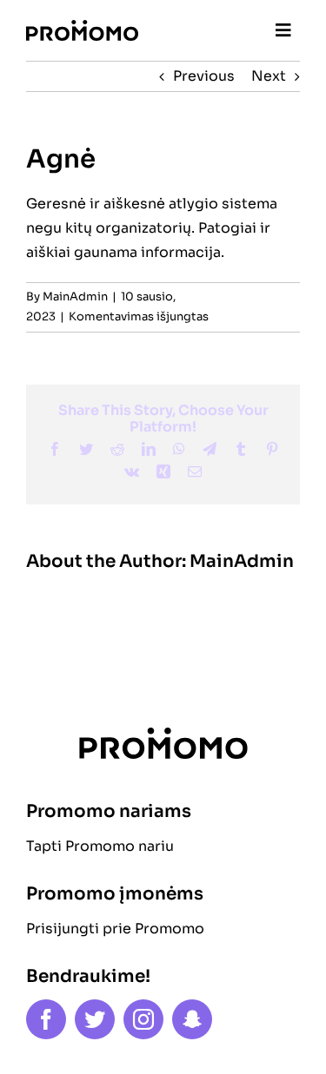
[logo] (82, 26)
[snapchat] (192, 1019)
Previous (204, 76)
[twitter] (95, 1019)
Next (268, 76)
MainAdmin (75, 296)
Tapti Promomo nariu (100, 846)
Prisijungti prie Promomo (115, 928)
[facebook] (46, 1019)
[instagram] (143, 1019)
